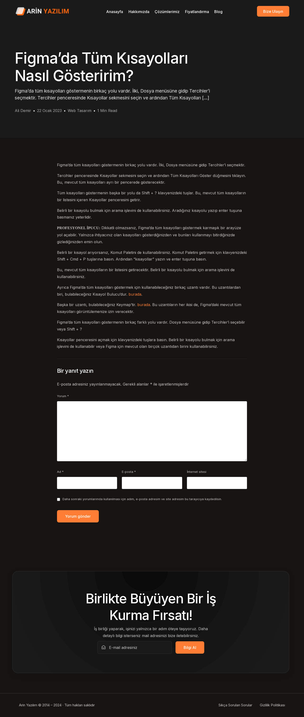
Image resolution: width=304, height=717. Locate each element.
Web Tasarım (79, 110)
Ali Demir (23, 110)
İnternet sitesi (196, 472)
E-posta (129, 472)
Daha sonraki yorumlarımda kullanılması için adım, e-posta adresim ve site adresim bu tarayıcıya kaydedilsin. (142, 499)
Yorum (63, 396)
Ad (60, 472)
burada (134, 294)
